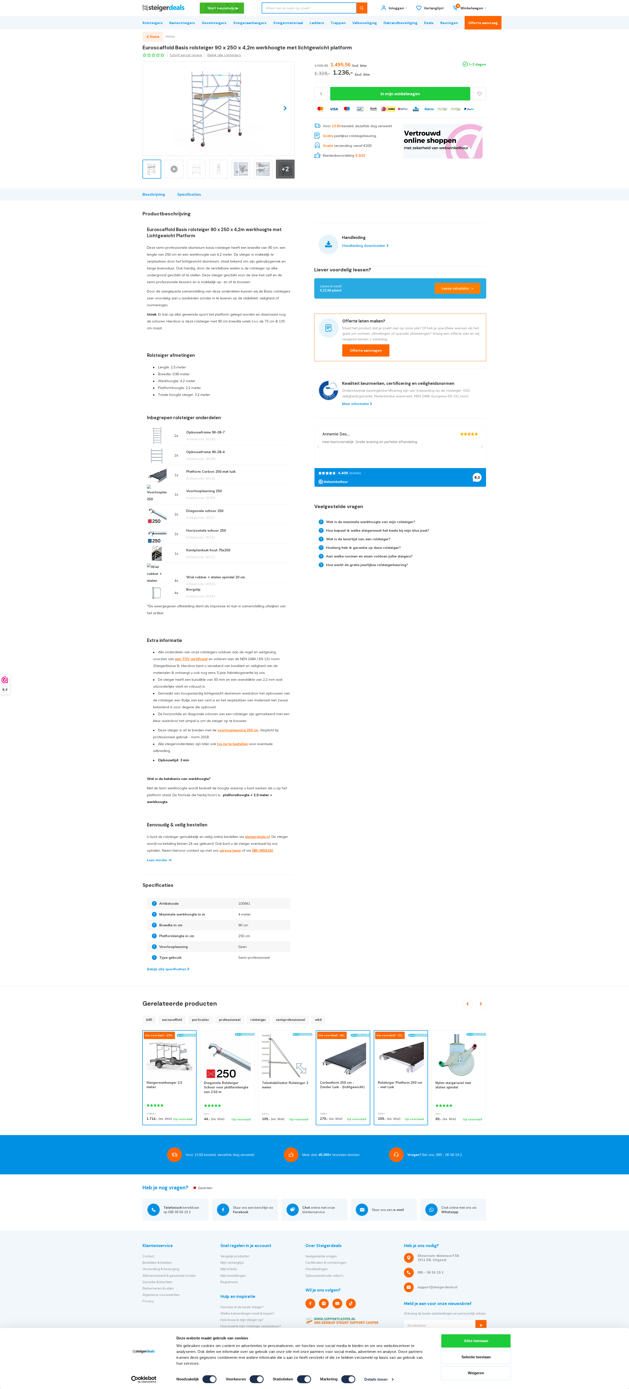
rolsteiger (258, 1020)
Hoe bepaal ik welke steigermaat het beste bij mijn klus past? (377, 530)
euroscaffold (172, 1020)
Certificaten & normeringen (325, 1262)
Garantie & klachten (157, 1282)
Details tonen (375, 1379)
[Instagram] (324, 1303)
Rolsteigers (153, 23)
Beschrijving (154, 194)
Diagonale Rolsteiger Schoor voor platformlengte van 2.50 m (226, 1087)
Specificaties (189, 194)
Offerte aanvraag (483, 23)
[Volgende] (480, 1003)
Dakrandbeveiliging (400, 23)
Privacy (148, 1301)
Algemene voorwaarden (161, 1295)
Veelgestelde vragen (321, 1256)
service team (230, 850)
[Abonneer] (480, 1325)
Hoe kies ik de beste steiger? (241, 1307)
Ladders (317, 23)
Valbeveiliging (364, 23)
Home (170, 36)
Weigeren (476, 1373)
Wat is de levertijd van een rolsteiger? (358, 539)
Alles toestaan (476, 1341)
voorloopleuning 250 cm (237, 730)
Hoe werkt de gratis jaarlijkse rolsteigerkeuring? (367, 565)
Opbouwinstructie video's (324, 1276)
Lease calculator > (457, 288)
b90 (149, 1020)
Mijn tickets (228, 1269)
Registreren (229, 1282)
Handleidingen (316, 1269)
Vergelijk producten (235, 1256)
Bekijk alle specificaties (166, 969)
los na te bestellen (232, 744)
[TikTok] (351, 1303)
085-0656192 (262, 850)
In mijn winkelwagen (400, 94)
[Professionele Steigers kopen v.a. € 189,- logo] (164, 8)
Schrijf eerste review (186, 55)
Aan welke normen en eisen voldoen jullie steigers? (369, 556)
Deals (429, 23)
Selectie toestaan (476, 1357)
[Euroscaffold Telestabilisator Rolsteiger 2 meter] (285, 1057)
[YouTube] (337, 1303)
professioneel (230, 1020)
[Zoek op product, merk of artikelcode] (361, 8)
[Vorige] (467, 1003)
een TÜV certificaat (191, 659)
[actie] (443, 141)
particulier (200, 1020)
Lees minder (157, 860)
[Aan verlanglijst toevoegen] (479, 93)
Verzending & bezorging (161, 1269)
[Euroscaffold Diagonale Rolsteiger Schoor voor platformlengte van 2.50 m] (227, 1057)
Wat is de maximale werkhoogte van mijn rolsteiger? (370, 522)
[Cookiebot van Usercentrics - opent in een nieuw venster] (143, 1379)
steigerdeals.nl (257, 836)
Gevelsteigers (214, 23)
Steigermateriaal (288, 23)
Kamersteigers (182, 23)
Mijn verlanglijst (232, 1262)
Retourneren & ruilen (158, 1288)
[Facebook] (310, 1303)
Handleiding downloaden (363, 245)
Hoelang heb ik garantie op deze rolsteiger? (363, 547)
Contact (148, 1256)
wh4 (318, 1020)
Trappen (338, 23)
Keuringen (449, 23)
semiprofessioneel (290, 1020)
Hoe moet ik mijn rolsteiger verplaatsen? (250, 1326)
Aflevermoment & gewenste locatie (169, 1276)
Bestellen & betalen (157, 1262)
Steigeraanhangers (250, 23)
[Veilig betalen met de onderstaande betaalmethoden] (320, 109)
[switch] (257, 1379)
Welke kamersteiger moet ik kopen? (247, 1313)
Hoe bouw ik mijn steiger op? (241, 1320)
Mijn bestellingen (233, 1276)
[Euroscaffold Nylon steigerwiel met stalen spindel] (458, 1057)
